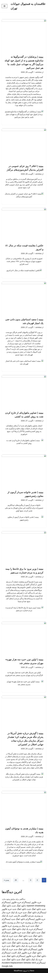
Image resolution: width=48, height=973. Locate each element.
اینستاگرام (6, 919)
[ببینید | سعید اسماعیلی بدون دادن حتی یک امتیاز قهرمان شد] (24, 298)
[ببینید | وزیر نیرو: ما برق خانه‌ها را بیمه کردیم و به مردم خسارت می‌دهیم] (24, 548)
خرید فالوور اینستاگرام (31, 902)
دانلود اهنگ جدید (19, 906)
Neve (32, 971)
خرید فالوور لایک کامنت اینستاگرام (16, 953)
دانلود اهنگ (38, 939)
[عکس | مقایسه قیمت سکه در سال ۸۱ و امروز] (24, 224)
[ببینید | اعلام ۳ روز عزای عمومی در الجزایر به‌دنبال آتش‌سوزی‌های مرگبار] (24, 145)
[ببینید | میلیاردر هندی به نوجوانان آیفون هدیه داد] (24, 807)
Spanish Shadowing (36, 906)
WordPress (18, 971)
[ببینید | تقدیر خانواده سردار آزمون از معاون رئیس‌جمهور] (24, 471)
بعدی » (6, 880)
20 (16, 880)
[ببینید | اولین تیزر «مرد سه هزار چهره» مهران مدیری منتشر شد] (24, 638)
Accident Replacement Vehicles (16, 963)
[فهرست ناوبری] (4, 6)
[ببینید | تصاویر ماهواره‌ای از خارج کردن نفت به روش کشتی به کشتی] (24, 392)
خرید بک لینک (16, 912)
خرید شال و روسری (33, 922)
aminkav (38, 72)
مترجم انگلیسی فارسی (24, 916)
